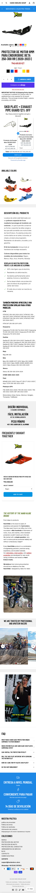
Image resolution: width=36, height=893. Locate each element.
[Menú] (2, 3)
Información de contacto (13, 884)
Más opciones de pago (18, 89)
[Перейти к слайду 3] (20, 663)
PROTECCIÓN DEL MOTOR (10, 842)
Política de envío (25, 884)
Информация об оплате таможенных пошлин (16, 831)
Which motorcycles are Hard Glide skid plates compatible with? (17, 747)
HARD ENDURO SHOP (20, 879)
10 (25, 46)
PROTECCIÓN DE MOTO (9, 844)
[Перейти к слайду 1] (16, 663)
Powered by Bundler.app (18, 160)
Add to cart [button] (18, 155)
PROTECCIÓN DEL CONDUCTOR (12, 846)
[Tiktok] (20, 890)
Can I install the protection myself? (14, 752)
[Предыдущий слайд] (3, 646)
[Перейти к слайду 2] (18, 663)
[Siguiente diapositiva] (34, 9)
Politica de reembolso (8, 827)
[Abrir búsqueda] (6, 3)
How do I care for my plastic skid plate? (15, 763)
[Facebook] (13, 890)
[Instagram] (16, 890)
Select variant (8, 485)
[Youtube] (23, 890)
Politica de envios (7, 824)
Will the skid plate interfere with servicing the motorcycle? (17, 757)
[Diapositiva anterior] (2, 9)
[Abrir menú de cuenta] (29, 3)
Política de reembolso (11, 882)
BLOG (3, 851)
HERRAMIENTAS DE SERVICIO (11, 849)
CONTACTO (5, 853)
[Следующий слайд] (33, 646)
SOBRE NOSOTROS (8, 856)
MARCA (4, 840)
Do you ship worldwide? (10, 767)
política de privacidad (8, 822)
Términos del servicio (18, 886)
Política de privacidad (24, 882)
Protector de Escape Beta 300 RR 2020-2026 (10, 142)
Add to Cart (18, 494)
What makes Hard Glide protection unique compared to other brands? (16, 741)
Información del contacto (9, 829)
